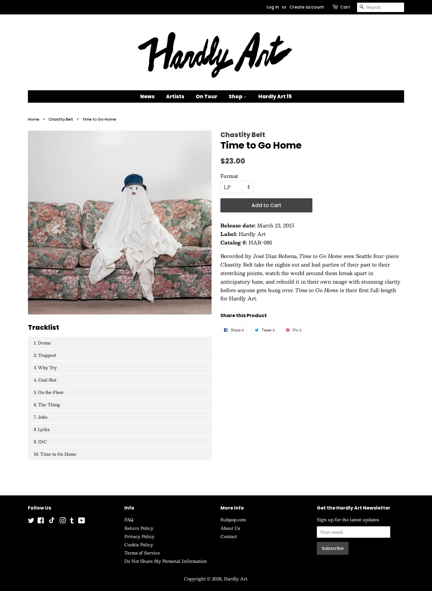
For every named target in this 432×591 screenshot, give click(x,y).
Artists (175, 96)
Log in (273, 7)
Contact (228, 536)
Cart (345, 7)
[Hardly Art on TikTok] (51, 521)
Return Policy (138, 528)
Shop (236, 96)
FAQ (128, 519)
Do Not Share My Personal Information (165, 561)
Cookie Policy (138, 544)
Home (33, 119)
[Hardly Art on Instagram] (62, 521)
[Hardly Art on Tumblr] (72, 521)
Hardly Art (235, 578)
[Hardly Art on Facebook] (40, 521)
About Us (230, 528)
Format (229, 176)
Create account (306, 7)
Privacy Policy (139, 536)
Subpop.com (233, 519)
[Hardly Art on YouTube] (81, 521)
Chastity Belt (60, 119)
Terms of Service (142, 552)
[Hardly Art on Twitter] (31, 521)
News (147, 96)
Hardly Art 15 (275, 96)
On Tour (206, 96)
